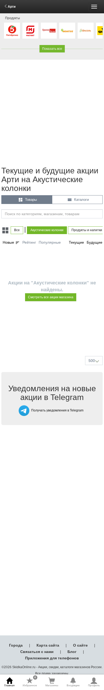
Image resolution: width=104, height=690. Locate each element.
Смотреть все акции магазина (50, 297)
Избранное (30, 682)
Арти (11, 7)
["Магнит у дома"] (30, 31)
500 (92, 360)
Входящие (73, 685)
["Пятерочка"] (12, 31)
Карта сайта (48, 645)
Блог (72, 652)
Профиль (94, 685)
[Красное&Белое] (49, 31)
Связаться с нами (37, 652)
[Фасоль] (86, 31)
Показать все (52, 49)
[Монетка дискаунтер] (67, 31)
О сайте (80, 645)
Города (16, 645)
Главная (9, 685)
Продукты (12, 18)
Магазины (51, 685)
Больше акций (53, 339)
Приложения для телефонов (52, 658)
